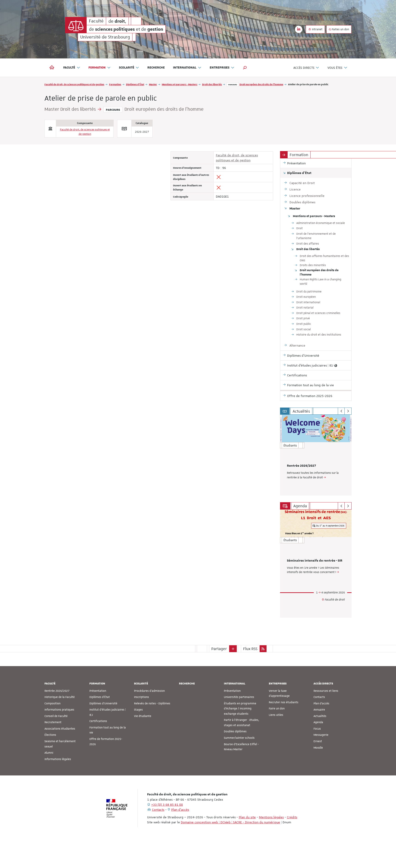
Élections (50, 735)
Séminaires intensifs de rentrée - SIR (314, 561)
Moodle (318, 748)
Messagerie (321, 735)
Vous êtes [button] (334, 68)
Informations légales (57, 759)
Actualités (320, 716)
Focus (317, 729)
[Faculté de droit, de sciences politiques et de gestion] (76, 25)
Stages (138, 709)
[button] (245, 67)
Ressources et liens (326, 691)
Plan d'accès (321, 703)
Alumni (48, 753)
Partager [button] (219, 648)
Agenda (318, 722)
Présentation (97, 691)
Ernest (318, 741)
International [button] (184, 68)
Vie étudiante (142, 716)
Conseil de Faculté (56, 716)
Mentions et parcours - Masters (179, 84)
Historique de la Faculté (59, 697)
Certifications (98, 721)
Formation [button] (97, 68)
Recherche (156, 68)
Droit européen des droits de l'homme (261, 84)
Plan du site (247, 817)
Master (153, 84)
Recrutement (52, 722)
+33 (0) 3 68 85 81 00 (167, 804)
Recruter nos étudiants (283, 702)
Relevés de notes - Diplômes (152, 703)
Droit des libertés (212, 84)
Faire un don (277, 708)
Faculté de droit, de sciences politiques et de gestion (74, 84)
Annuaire (319, 709)
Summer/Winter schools (239, 738)
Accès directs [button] (303, 68)
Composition (52, 703)
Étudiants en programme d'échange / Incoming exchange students (240, 709)
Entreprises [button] (219, 68)
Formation (115, 84)
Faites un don (340, 29)
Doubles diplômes (235, 731)
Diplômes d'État (135, 84)
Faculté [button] (69, 68)
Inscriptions (141, 697)
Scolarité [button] (126, 68)
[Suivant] (348, 411)
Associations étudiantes (59, 729)
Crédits (292, 817)
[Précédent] (341, 411)
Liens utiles (276, 715)
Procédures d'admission (149, 691)
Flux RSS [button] (250, 648)
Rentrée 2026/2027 (301, 466)
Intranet (316, 29)
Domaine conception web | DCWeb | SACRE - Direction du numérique (230, 822)
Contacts (319, 697)
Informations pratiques (59, 709)
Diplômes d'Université (103, 703)
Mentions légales (271, 817)
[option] (316, 455)
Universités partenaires (239, 697)
